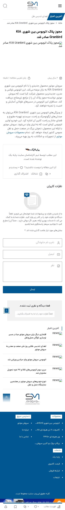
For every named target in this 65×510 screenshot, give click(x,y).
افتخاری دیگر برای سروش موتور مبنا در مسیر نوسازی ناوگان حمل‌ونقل (27, 336)
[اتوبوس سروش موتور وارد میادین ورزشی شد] (55, 359)
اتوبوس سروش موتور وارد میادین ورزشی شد (27, 359)
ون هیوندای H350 (51, 437)
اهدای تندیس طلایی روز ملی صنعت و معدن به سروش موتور (26, 348)
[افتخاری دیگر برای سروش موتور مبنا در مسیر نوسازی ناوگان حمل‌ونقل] (55, 336)
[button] (60, 6)
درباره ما (25, 430)
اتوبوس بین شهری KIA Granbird (47, 423)
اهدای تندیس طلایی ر (38, 16)
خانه (60, 23)
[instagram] (27, 487)
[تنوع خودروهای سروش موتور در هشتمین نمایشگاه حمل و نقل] (55, 383)
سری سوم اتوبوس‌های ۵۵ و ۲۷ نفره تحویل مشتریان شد (26, 371)
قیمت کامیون (54, 464)
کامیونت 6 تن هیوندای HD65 (47, 430)
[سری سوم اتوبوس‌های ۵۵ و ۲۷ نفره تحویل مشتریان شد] (55, 371)
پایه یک (56, 457)
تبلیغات (56, 477)
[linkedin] (38, 487)
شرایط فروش (54, 471)
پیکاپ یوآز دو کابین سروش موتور (47, 443)
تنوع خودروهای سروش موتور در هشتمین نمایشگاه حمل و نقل (28, 383)
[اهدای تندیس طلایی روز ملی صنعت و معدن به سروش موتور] (55, 348)
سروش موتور (23, 423)
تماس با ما (24, 437)
